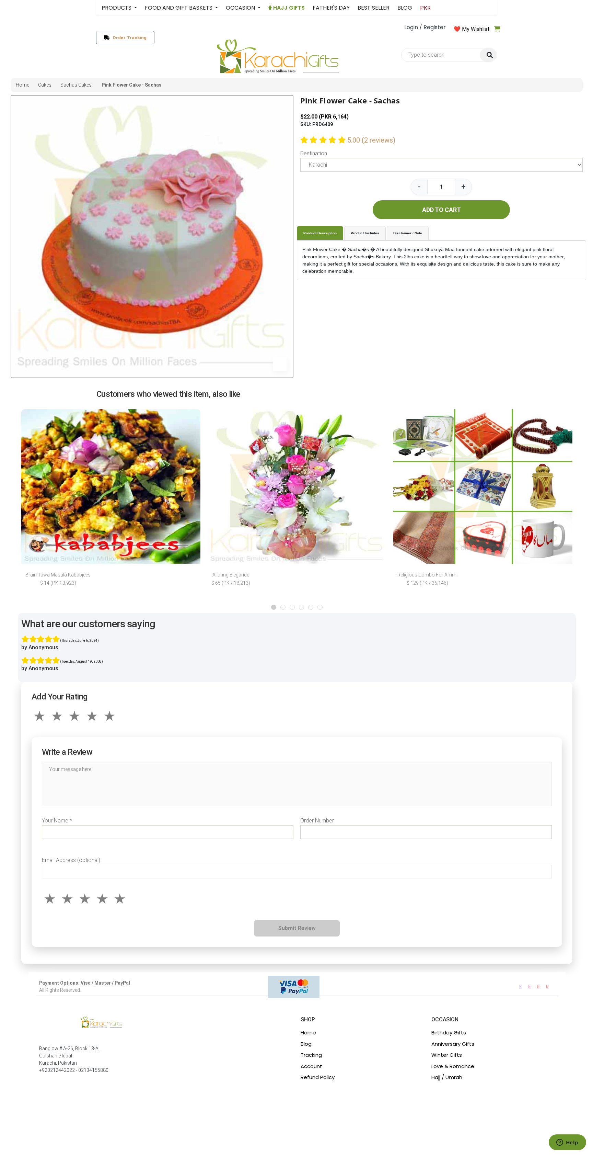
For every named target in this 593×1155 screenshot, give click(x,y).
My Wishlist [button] (476, 29)
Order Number (317, 820)
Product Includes (365, 233)
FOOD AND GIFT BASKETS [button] (179, 8)
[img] (488, 55)
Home (308, 1032)
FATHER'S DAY (331, 8)
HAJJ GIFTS (288, 8)
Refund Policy (318, 1077)
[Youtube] (538, 987)
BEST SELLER (373, 8)
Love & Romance (452, 1066)
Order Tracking (128, 37)
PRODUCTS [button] (117, 8)
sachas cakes (76, 85)
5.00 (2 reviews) (371, 140)
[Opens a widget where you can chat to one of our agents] (567, 1143)
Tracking (311, 1054)
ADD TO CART (441, 209)
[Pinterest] (547, 987)
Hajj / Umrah (446, 1077)
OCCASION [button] (241, 8)
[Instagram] (529, 987)
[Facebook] (521, 987)
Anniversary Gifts (452, 1043)
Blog (306, 1043)
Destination (313, 153)
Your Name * (57, 820)
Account (311, 1066)
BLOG (404, 8)
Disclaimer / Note (407, 233)
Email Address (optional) (71, 860)
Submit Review (297, 928)
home (22, 85)
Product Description (320, 233)
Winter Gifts (446, 1054)
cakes (44, 85)
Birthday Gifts (448, 1032)
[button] (273, 607)
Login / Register (425, 27)
